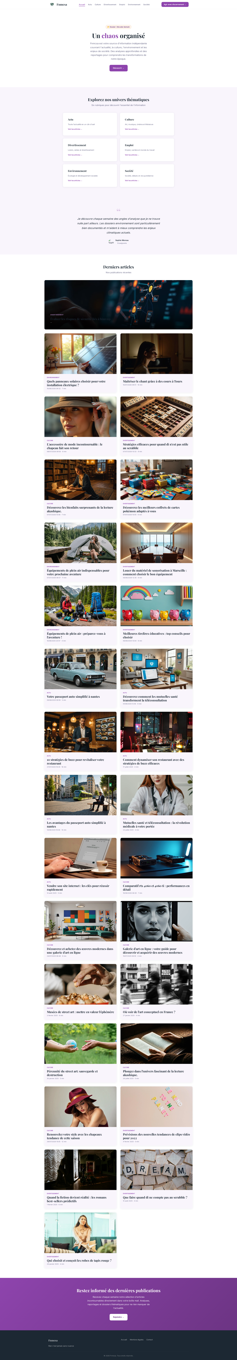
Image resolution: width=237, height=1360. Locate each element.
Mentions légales (136, 1340)
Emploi (122, 4)
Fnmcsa (62, 4)
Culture (98, 4)
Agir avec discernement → (175, 4)
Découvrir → (118, 68)
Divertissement (110, 4)
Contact (149, 1340)
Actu (90, 4)
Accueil (82, 4)
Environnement (134, 4)
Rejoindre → (118, 1317)
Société (146, 4)
